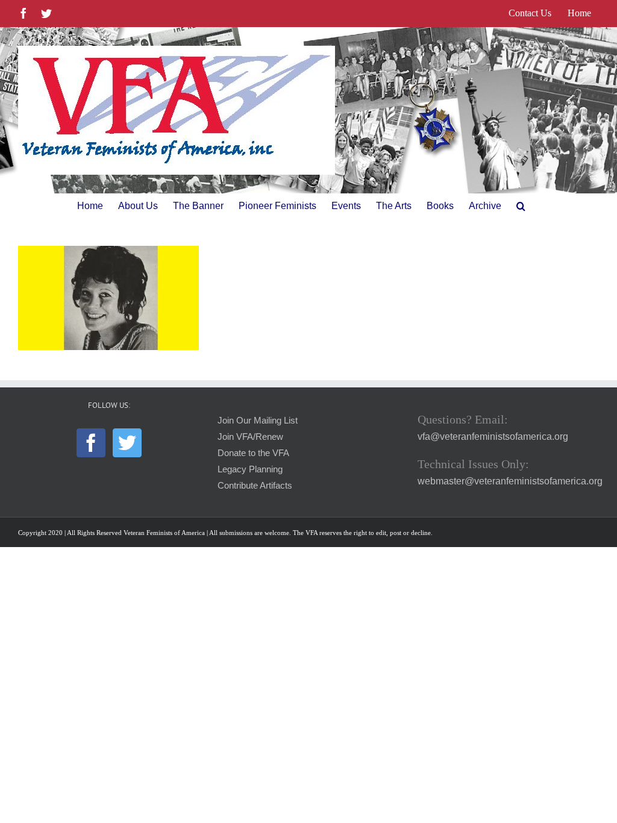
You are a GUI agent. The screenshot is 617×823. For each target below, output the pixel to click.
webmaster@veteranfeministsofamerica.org (510, 481)
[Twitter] (127, 442)
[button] (520, 206)
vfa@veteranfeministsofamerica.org (493, 436)
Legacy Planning (250, 469)
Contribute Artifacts (255, 485)
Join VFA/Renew (250, 437)
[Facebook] (91, 442)
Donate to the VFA (253, 453)
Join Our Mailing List (258, 420)
